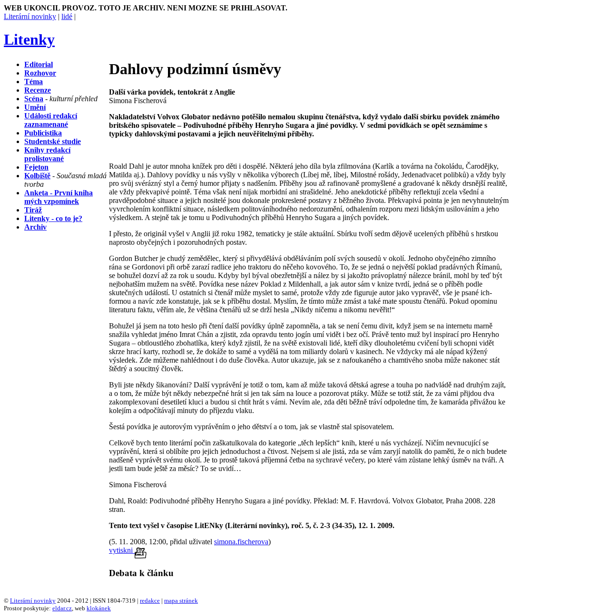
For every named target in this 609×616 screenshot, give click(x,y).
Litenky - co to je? (53, 218)
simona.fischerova (241, 542)
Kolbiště (37, 176)
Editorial (38, 64)
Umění (35, 107)
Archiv (35, 227)
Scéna (33, 99)
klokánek (99, 608)
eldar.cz (62, 608)
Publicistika (43, 133)
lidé (66, 16)
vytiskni (122, 550)
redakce (150, 600)
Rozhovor (40, 73)
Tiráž (33, 210)
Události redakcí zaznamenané (50, 120)
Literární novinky (30, 16)
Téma (33, 81)
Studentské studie (52, 141)
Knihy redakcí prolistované (47, 154)
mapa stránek (181, 600)
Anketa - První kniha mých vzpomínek (58, 197)
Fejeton (36, 167)
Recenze (37, 90)
